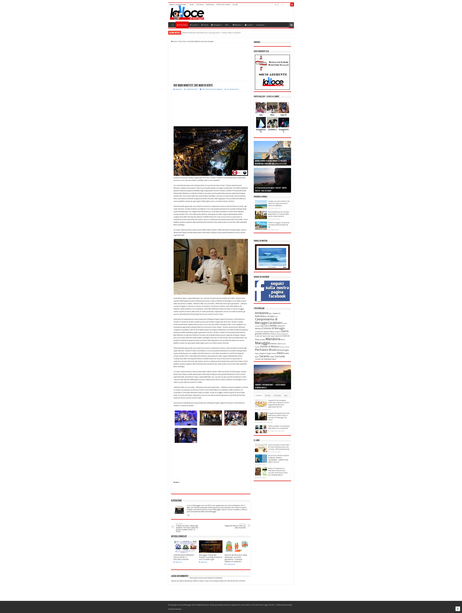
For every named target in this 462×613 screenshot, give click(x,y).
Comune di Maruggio (273, 328)
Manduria (273, 339)
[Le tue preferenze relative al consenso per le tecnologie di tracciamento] (458, 609)
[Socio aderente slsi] (272, 72)
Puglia (286, 350)
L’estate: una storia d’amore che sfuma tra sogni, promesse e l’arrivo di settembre (279, 203)
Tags (285, 395)
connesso (201, 578)
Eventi (285, 331)
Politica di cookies (223, 4)
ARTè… (227, 25)
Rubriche (238, 25)
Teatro (272, 357)
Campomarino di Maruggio (266, 321)
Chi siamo (200, 4)
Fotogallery (217, 25)
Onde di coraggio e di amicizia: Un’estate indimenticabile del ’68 (279, 225)
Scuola (286, 353)
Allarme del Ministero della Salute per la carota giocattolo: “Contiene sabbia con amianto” (236, 558)
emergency (278, 331)
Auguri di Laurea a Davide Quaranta (267, 191)
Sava (279, 353)
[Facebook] (278, 4)
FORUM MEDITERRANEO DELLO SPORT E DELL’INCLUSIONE (183, 557)
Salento (273, 353)
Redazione (210, 4)
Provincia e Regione (216, 89)
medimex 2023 (275, 344)
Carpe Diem (264, 326)
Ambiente (262, 313)
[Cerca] (292, 4)
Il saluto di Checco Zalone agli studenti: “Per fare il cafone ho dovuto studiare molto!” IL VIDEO (187, 527)
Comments (277, 395)
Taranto (264, 356)
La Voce (194, 25)
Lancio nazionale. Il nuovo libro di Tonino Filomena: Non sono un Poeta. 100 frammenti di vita (279, 447)
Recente (267, 395)
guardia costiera (262, 334)
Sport (257, 357)
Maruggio (262, 343)
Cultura (271, 331)
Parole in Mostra (269, 346)
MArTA (283, 340)
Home (191, 4)
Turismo (258, 359)
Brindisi (271, 316)
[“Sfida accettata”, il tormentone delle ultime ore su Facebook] (261, 429)
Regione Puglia (265, 353)
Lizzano (262, 339)
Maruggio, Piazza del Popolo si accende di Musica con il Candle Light (210, 557)
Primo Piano (183, 25)
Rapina (257, 353)
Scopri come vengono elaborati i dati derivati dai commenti (224, 581)
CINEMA (272, 326)
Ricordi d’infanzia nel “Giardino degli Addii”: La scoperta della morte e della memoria (278, 214)
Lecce (277, 336)
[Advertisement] (248, 14)
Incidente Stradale (280, 334)
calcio (276, 316)
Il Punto (206, 25)
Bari (266, 316)
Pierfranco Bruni (265, 349)
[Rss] (276, 4)
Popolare (259, 395)
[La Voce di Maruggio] (187, 12)
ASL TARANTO (274, 313)
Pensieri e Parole (284, 347)
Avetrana (260, 316)
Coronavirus (260, 25)
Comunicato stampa (262, 331)
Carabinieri (275, 323)
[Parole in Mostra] (272, 257)
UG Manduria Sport (268, 359)
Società (249, 25)
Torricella (280, 356)
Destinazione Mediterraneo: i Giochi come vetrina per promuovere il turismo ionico (209, 33)
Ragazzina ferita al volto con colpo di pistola (235, 526)
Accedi (235, 4)
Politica (280, 350)
